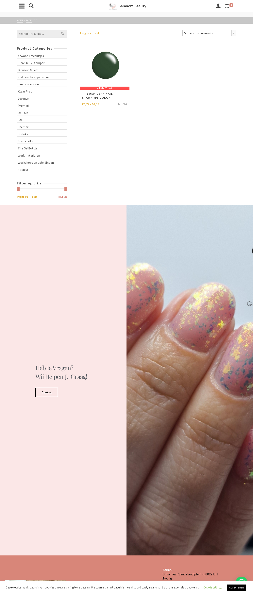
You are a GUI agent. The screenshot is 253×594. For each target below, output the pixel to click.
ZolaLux (23, 170)
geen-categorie (28, 84)
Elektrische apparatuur (33, 77)
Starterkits (25, 141)
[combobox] (209, 33)
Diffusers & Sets (28, 70)
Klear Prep (25, 91)
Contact (47, 392)
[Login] (218, 6)
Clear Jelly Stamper (31, 63)
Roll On (23, 113)
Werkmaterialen (29, 155)
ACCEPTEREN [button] (236, 587)
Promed (23, 106)
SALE (21, 120)
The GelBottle (27, 148)
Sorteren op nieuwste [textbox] (198, 33)
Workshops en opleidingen (36, 162)
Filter (62, 197)
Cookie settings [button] (212, 587)
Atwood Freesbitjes (31, 56)
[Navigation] (22, 6)
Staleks (23, 134)
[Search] (31, 6)
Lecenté (23, 98)
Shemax (23, 127)
